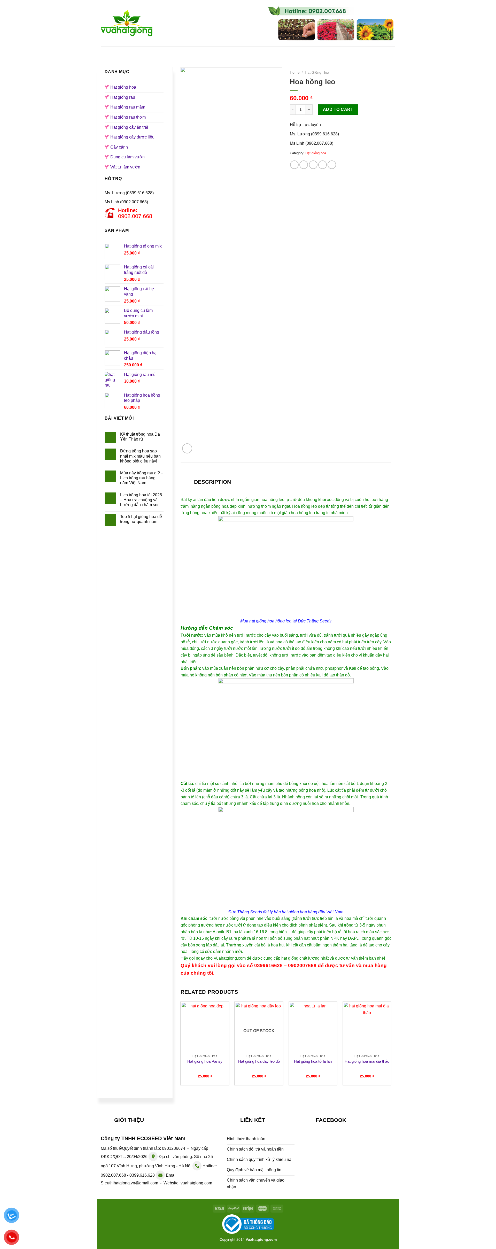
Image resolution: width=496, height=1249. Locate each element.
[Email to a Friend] (313, 164)
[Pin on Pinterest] (322, 164)
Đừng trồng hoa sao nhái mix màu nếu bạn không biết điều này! (140, 456)
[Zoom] (187, 448)
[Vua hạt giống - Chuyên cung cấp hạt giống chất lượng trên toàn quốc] (126, 23)
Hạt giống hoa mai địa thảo (367, 1061)
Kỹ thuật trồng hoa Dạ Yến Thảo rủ (140, 436)
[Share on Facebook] (294, 164)
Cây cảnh (119, 147)
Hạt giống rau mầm (297, 51)
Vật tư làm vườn (125, 167)
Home (295, 72)
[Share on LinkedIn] (332, 164)
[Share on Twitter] (303, 164)
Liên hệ (366, 51)
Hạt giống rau (250, 51)
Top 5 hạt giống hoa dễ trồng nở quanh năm (141, 519)
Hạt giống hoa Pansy (204, 1061)
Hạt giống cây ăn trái (129, 127)
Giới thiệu (168, 51)
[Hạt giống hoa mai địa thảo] (367, 1027)
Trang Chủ (134, 51)
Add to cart (338, 109)
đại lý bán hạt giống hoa (285, 912)
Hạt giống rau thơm (128, 117)
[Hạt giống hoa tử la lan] (313, 1027)
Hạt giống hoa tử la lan (313, 1061)
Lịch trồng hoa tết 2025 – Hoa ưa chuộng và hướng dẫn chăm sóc (141, 500)
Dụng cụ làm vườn (127, 157)
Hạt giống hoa (207, 51)
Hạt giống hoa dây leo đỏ (259, 1061)
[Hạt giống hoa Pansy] (205, 1027)
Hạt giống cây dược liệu (132, 137)
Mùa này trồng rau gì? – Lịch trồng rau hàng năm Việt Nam (141, 478)
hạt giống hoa (261, 621)
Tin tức (338, 51)
